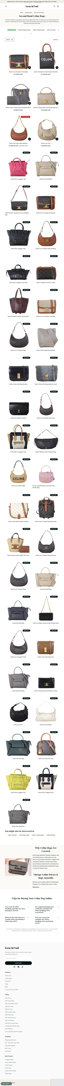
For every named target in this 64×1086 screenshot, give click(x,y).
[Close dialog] (57, 524)
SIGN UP (46, 559)
